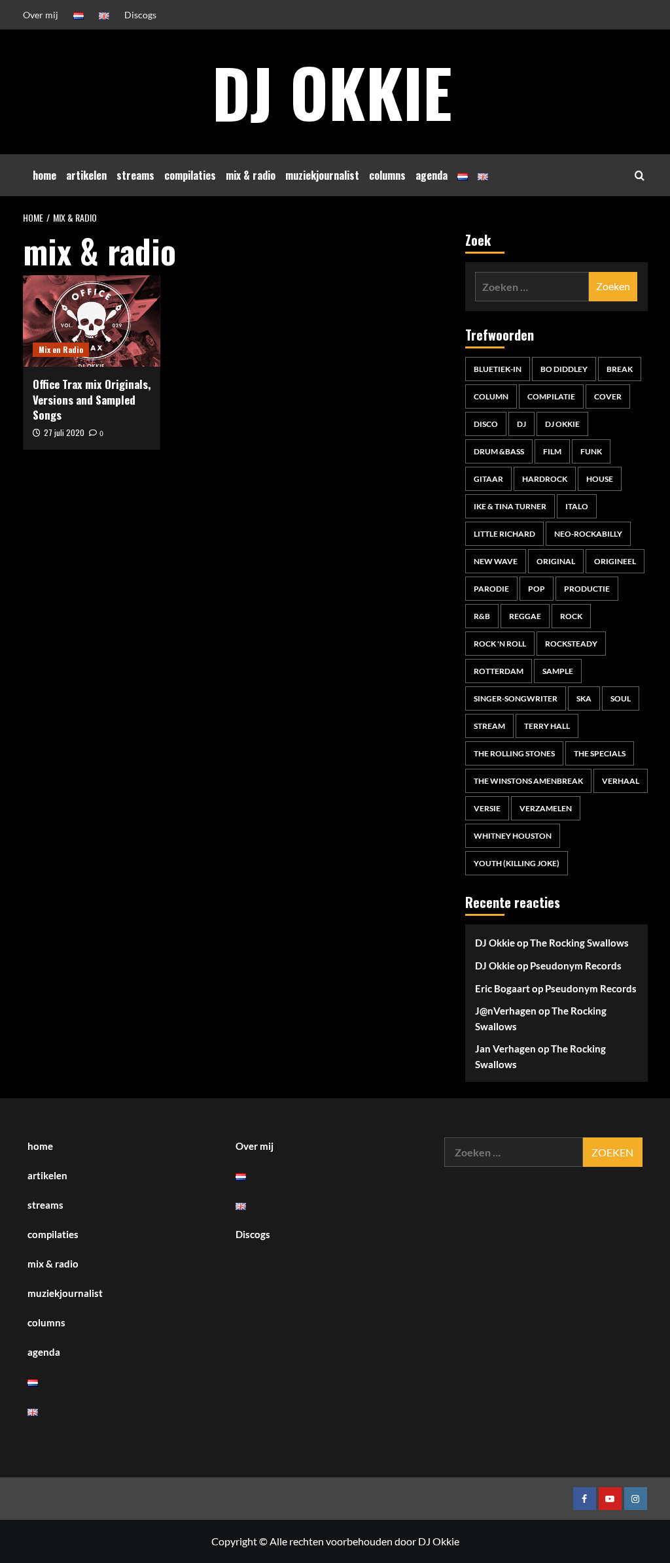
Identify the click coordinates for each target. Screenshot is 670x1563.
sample (557, 671)
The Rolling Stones (514, 753)
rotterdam (498, 671)
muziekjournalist (322, 175)
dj (521, 424)
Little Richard (504, 534)
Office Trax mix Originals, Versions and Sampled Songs (91, 400)
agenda (431, 175)
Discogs (140, 14)
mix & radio (250, 175)
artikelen (86, 175)
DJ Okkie (332, 91)
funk (591, 451)
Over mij (40, 14)
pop (536, 589)
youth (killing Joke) (516, 863)
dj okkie (562, 424)
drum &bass (499, 451)
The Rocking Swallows (579, 943)
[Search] (639, 175)
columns (387, 175)
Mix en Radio (61, 349)
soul (620, 698)
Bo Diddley (564, 369)
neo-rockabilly (588, 534)
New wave (496, 561)
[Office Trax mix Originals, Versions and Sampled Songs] (91, 321)
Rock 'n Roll (500, 643)
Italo (576, 506)
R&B (482, 616)
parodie (491, 589)
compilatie (551, 396)
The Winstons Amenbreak (528, 781)
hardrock (544, 479)
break (620, 369)
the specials (600, 753)
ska (583, 698)
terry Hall (547, 726)
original (556, 561)
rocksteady (571, 643)
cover (608, 396)
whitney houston (513, 836)
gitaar (488, 479)
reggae (525, 616)
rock (571, 616)
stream (489, 726)
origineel (615, 561)
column (491, 396)
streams (135, 175)
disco (486, 424)
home (44, 175)
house (599, 479)
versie (487, 808)
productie (587, 589)
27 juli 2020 (64, 432)
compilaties (190, 175)
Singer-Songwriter (515, 698)
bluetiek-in (497, 369)
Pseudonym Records (576, 965)
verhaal (620, 781)
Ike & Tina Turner (510, 506)
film (552, 451)
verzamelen (546, 808)
